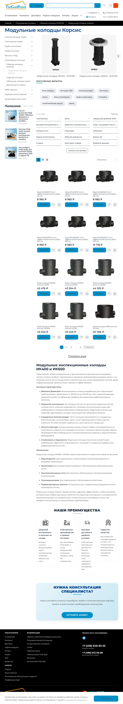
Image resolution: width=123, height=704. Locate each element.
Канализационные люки (15, 99)
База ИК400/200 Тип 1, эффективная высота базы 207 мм (76, 239)
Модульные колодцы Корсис (17, 71)
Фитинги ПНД (11, 55)
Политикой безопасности (75, 700)
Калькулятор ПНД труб (36, 661)
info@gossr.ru (94, 13)
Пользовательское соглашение (39, 640)
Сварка (8, 669)
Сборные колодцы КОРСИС (52, 23)
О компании (11, 15)
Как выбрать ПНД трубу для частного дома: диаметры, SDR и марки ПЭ (25, 151)
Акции (75, 15)
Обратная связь (33, 651)
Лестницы (103, 91)
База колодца (48, 91)
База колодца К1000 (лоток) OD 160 (105, 327)
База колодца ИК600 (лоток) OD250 (46, 327)
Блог (7, 658)
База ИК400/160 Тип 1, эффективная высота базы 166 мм (104, 194)
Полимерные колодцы (26, 23)
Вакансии (9, 661)
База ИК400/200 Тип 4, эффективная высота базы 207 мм (104, 239)
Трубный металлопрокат (16, 94)
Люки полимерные (62, 97)
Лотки (44, 97)
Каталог (38, 5)
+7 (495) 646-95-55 (93, 645)
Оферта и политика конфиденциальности (44, 637)
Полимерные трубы (14, 41)
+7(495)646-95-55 (111, 13)
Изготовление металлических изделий (21, 676)
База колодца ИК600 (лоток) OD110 (46, 284)
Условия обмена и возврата (38, 644)
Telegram (92, 17)
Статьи (29, 647)
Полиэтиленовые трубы (15, 37)
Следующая (89, 347)
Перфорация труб (12, 680)
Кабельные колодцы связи (18, 81)
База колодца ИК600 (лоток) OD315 (74, 327)
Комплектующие (86, 91)
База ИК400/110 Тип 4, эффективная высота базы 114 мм (76, 194)
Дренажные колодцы (15, 85)
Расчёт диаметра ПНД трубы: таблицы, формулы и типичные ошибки (26, 116)
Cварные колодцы (14, 77)
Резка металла (11, 673)
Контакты (24, 15)
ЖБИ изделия (11, 90)
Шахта (71, 103)
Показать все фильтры (77, 150)
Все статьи (28, 106)
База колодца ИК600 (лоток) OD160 (74, 284)
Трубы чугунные (12, 51)
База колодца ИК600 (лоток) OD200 (102, 284)
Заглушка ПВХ (66, 91)
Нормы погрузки (51, 15)
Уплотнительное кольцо (52, 103)
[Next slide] (118, 56)
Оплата (65, 15)
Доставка (36, 15)
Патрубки (102, 97)
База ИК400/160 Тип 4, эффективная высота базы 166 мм (48, 239)
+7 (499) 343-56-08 (92, 652)
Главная (8, 23)
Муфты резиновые (84, 97)
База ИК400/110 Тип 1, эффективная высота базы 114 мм (48, 194)
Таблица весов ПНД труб (37, 654)
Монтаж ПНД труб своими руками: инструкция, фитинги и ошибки (24, 134)
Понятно (106, 698)
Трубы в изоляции (13, 46)
